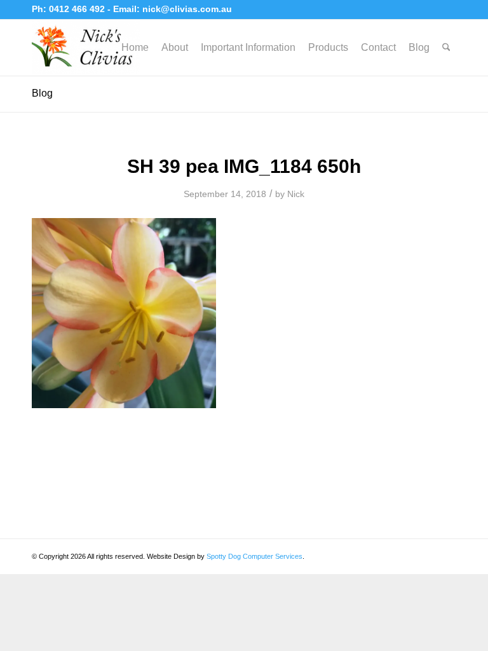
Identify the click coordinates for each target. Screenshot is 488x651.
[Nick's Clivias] (86, 48)
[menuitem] (135, 48)
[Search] (446, 48)
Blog (42, 93)
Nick (295, 194)
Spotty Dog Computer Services (254, 556)
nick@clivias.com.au (187, 9)
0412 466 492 (78, 9)
